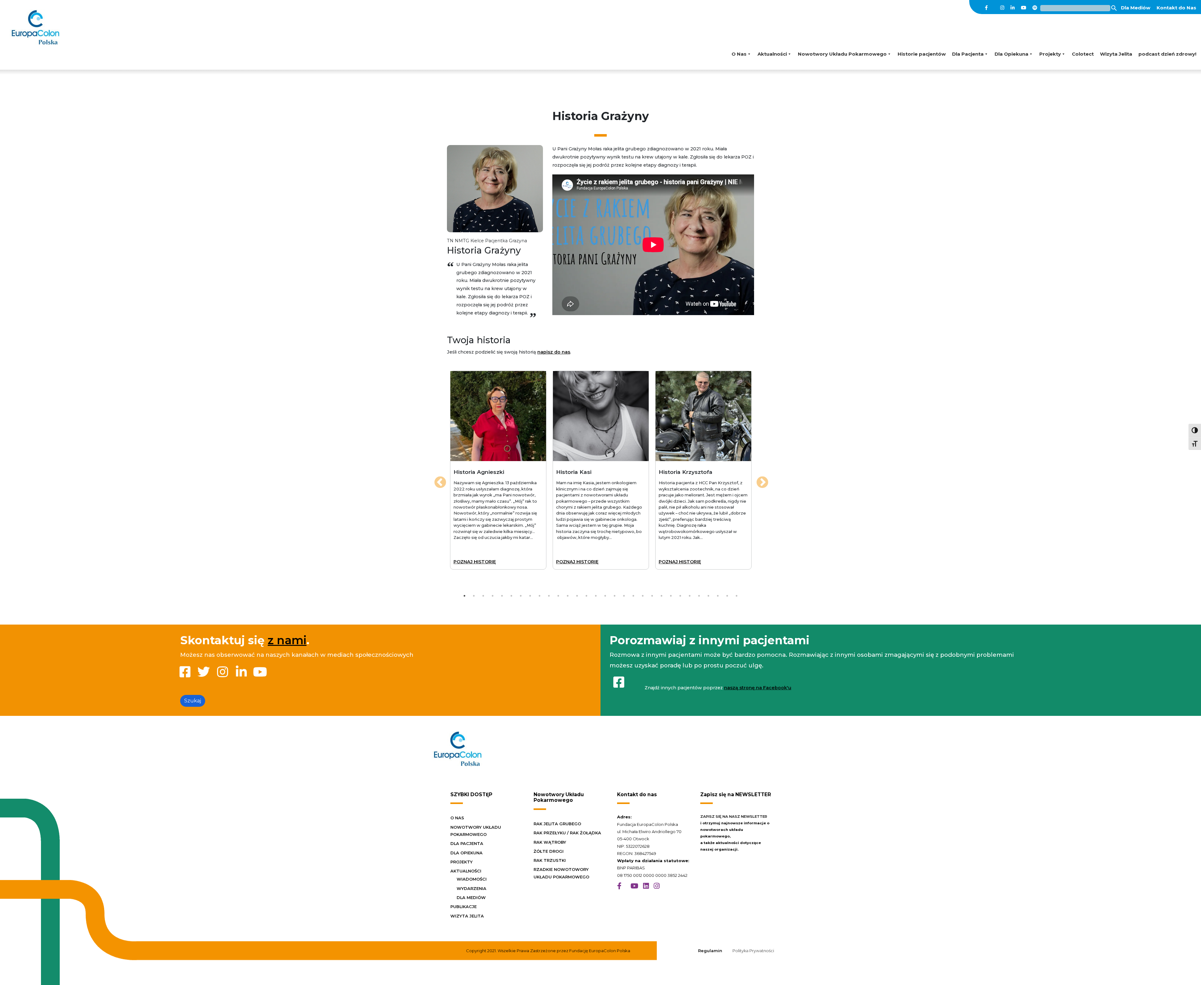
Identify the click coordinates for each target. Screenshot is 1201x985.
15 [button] (596, 596)
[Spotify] (1034, 8)
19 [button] (633, 596)
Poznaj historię (475, 562)
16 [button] (605, 596)
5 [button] (502, 596)
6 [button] (511, 596)
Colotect (1083, 54)
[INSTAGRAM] (657, 886)
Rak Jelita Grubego (557, 823)
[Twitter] (994, 8)
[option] (498, 470)
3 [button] (483, 596)
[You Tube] (1023, 8)
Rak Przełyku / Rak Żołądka (567, 832)
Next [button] (759, 479)
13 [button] (577, 596)
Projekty (1050, 54)
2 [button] (474, 596)
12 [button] (567, 596)
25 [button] (689, 596)
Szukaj (192, 701)
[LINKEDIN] (646, 886)
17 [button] (614, 596)
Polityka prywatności (753, 950)
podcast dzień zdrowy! (1167, 54)
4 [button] (492, 596)
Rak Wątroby (550, 842)
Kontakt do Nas (1176, 8)
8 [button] (530, 596)
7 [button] (520, 596)
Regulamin (710, 950)
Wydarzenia (471, 888)
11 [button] (558, 596)
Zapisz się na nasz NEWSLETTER (733, 816)
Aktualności (772, 54)
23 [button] (671, 596)
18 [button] (624, 596)
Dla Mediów (1135, 8)
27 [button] (708, 596)
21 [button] (652, 596)
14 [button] (586, 596)
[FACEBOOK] (619, 886)
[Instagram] (1002, 8)
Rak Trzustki (550, 860)
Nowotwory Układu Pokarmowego (842, 54)
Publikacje (463, 906)
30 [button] (736, 596)
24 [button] (680, 596)
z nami (287, 640)
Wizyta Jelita (1116, 54)
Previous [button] (436, 479)
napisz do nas (553, 352)
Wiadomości (472, 879)
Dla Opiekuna (1011, 54)
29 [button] (727, 596)
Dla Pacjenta (968, 54)
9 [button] (539, 596)
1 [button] (464, 596)
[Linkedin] (1012, 8)
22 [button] (661, 596)
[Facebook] (986, 8)
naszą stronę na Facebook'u (757, 688)
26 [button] (699, 596)
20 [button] (642, 596)
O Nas (739, 54)
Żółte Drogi (549, 851)
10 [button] (548, 596)
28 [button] (717, 596)
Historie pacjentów (922, 54)
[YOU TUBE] (634, 886)
